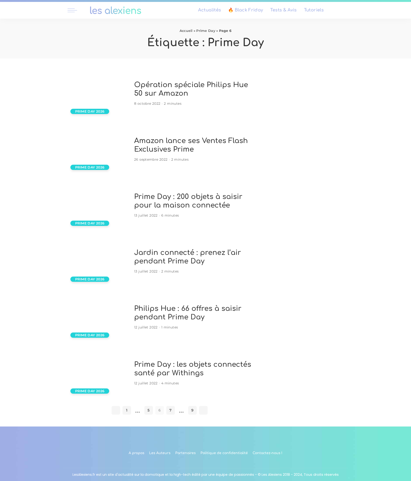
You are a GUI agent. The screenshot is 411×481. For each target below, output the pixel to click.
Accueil (186, 31)
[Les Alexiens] (115, 10)
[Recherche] (340, 10)
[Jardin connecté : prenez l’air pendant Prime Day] (98, 261)
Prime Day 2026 (89, 111)
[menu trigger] (75, 10)
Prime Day (205, 31)
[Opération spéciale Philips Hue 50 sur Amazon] (98, 93)
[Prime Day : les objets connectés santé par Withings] (98, 373)
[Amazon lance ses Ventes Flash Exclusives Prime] (98, 149)
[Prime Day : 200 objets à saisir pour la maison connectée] (98, 205)
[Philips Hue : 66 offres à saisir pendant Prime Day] (98, 317)
